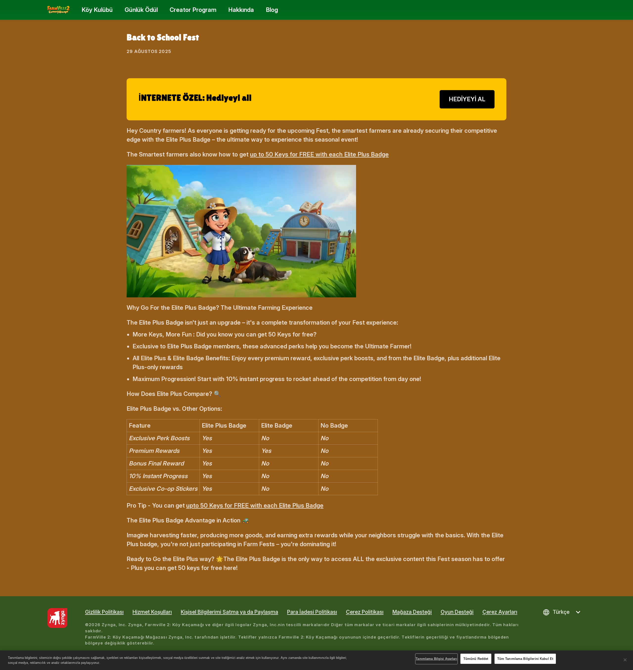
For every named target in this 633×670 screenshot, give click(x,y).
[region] (316, 660)
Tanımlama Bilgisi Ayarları (436, 659)
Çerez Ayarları (499, 612)
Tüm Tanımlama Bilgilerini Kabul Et (525, 659)
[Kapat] (625, 659)
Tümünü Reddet (475, 659)
